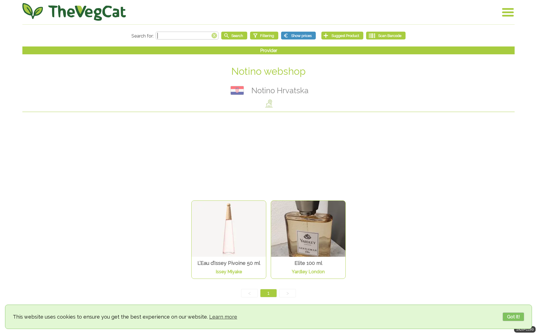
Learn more (223, 317)
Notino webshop (268, 71)
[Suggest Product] (342, 35)
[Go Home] (74, 12)
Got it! (513, 316)
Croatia (237, 90)
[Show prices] (298, 35)
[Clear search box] (214, 35)
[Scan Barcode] (386, 35)
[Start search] (234, 35)
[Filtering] (264, 35)
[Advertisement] (268, 157)
